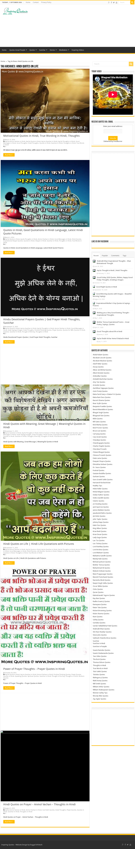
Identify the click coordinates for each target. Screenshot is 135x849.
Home (28, 2)
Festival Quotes (98, 470)
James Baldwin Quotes (101, 510)
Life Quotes (41, 551)
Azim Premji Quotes (100, 391)
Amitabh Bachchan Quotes (103, 379)
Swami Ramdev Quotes (101, 650)
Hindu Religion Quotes (101, 492)
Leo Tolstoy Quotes (100, 543)
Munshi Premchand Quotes (103, 577)
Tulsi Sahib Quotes (100, 671)
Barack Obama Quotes (101, 400)
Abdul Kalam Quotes (100, 355)
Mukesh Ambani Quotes (102, 571)
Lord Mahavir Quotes (101, 553)
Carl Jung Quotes (99, 434)
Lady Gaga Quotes (100, 537)
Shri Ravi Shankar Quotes (102, 632)
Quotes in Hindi (44, 143)
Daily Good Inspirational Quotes (67, 433)
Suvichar (42, 50)
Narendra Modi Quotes (101, 580)
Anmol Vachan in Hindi (46, 239)
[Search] (132, 2)
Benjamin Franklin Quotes (102, 406)
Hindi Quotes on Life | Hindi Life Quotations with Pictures (38, 543)
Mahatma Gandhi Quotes (102, 556)
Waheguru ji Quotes (100, 678)
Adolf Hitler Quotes (100, 364)
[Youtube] (116, 2)
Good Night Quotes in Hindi (106, 287)
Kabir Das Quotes (99, 525)
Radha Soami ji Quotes (101, 601)
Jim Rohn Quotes (99, 516)
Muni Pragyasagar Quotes (102, 574)
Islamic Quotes (98, 501)
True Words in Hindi (61, 436)
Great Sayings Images (15, 330)
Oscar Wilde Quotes (100, 586)
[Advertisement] (84, 25)
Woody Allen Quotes (100, 696)
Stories (52, 50)
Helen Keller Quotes (100, 489)
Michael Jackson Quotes (102, 562)
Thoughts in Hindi (69, 143)
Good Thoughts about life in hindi (109, 331)
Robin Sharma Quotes (101, 614)
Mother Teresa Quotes (101, 565)
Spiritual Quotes (33, 676)
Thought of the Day (28, 332)
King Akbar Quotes (100, 528)
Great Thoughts (33, 143)
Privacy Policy (46, 2)
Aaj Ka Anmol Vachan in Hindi (15, 141)
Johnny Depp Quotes (101, 522)
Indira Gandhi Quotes (101, 498)
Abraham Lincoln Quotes (102, 358)
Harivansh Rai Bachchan (101, 483)
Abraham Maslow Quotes (102, 361)
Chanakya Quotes (99, 440)
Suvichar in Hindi (57, 143)
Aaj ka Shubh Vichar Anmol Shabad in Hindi (113, 338)
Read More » (9, 155)
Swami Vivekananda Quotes (103, 653)
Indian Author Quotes (101, 495)
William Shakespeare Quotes (103, 690)
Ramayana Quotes (100, 604)
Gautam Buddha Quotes (102, 473)
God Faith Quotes (48, 810)
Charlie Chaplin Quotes (101, 446)
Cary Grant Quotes (100, 437)
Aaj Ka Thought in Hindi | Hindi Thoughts (112, 270)
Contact (36, 2)
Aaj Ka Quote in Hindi (33, 141)
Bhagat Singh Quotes (101, 413)
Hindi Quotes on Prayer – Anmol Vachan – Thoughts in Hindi (39, 804)
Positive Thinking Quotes (43, 330)
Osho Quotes (98, 589)
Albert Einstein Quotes (101, 373)
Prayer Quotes (57, 330)
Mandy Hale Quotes (100, 559)
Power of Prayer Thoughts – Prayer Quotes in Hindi (34, 668)
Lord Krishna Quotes (100, 550)
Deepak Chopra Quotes (102, 461)
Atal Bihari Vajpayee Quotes (103, 388)
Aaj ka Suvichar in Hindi (49, 141)
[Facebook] (111, 2)
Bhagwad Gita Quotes (101, 416)
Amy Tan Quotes (99, 382)
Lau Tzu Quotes (99, 540)
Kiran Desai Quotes (100, 534)
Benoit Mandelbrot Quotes (103, 409)
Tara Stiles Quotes (100, 656)
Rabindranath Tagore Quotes (104, 595)
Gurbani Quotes (99, 476)
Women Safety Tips (100, 693)
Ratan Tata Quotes (100, 607)
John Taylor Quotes (100, 519)
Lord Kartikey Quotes (101, 547)
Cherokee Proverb (100, 449)
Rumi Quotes (97, 617)
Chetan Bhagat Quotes (101, 452)
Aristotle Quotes (99, 385)
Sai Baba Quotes (99, 623)
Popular (105, 256)
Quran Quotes (98, 592)
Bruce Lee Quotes (99, 431)
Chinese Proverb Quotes (102, 455)
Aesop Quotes (98, 367)
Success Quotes (74, 551)
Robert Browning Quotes (102, 611)
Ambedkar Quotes (100, 376)
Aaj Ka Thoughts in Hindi (66, 141)
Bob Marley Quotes (100, 425)
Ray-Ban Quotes (99, 598)
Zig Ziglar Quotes (99, 699)
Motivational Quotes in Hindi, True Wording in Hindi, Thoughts (41, 135)
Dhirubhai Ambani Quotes (102, 464)
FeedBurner (118, 141)
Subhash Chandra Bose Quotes (104, 638)
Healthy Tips (97, 486)
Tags (124, 256)
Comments (115, 256)
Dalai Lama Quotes (100, 458)
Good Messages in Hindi (62, 239)
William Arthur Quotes (101, 687)
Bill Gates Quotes (99, 422)
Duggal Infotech (36, 845)
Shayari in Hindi (40, 241)
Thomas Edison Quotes (101, 662)
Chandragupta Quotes (101, 443)
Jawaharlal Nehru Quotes (102, 513)
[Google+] (109, 2)
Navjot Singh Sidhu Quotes (103, 583)
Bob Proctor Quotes (100, 428)
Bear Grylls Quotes (100, 403)
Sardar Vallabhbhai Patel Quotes (105, 626)
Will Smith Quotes (99, 684)
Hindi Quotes (76, 239)
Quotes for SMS (68, 330)
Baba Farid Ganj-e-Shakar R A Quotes (107, 394)
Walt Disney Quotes (100, 681)
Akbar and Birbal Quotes (102, 370)
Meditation (63, 50)
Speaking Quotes (21, 676)
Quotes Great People (17, 50)
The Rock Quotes (99, 659)
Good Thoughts (22, 143)
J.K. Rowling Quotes (100, 504)
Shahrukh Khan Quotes (101, 629)
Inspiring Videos (78, 50)
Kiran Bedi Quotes (99, 531)
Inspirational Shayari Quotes (13, 241)
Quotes (32, 50)
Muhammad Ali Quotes (101, 568)
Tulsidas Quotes (99, 674)
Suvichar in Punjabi (100, 646)
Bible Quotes (98, 419)
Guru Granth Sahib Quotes (103, 480)
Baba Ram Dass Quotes (101, 397)
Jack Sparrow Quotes (101, 507)
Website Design (21, 845)
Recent (96, 256)
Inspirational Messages (61, 434)
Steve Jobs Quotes (100, 635)
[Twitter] (114, 2)
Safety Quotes (98, 620)
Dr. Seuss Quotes (99, 467)
